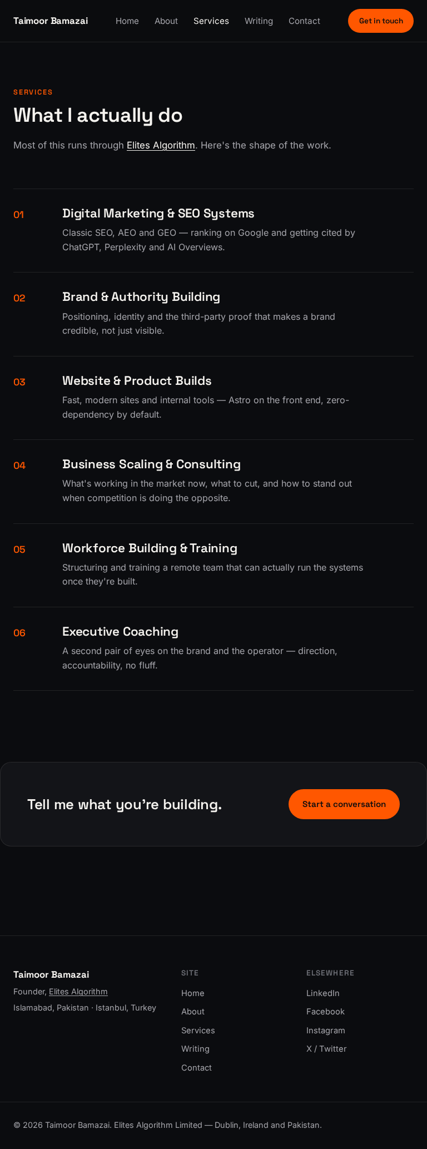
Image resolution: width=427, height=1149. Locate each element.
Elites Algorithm (161, 145)
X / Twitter (326, 1049)
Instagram (325, 1031)
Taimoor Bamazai (50, 20)
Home (127, 21)
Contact (304, 21)
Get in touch (381, 21)
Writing (259, 21)
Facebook (325, 1012)
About (166, 21)
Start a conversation (344, 804)
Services (211, 21)
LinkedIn (323, 993)
